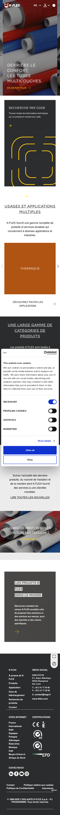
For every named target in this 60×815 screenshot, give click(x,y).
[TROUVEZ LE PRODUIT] (54, 664)
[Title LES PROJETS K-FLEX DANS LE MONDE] (17, 631)
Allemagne (14, 740)
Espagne (13, 733)
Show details (44, 441)
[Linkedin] (11, 774)
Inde (11, 750)
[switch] (52, 410)
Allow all (30, 450)
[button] (2, 48)
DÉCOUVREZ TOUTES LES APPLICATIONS (28, 303)
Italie (11, 729)
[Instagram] (26, 774)
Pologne (13, 736)
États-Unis (14, 743)
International (15, 726)
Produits (13, 683)
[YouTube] (21, 774)
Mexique (13, 747)
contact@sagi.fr (43, 694)
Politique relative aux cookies (38, 784)
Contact (13, 707)
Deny (30, 459)
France (12, 722)
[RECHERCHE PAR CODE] (54, 656)
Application (14, 687)
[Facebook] (16, 774)
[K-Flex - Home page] (16, 5)
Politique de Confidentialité (20, 788)
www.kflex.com (40, 698)
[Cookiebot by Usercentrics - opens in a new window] (44, 353)
